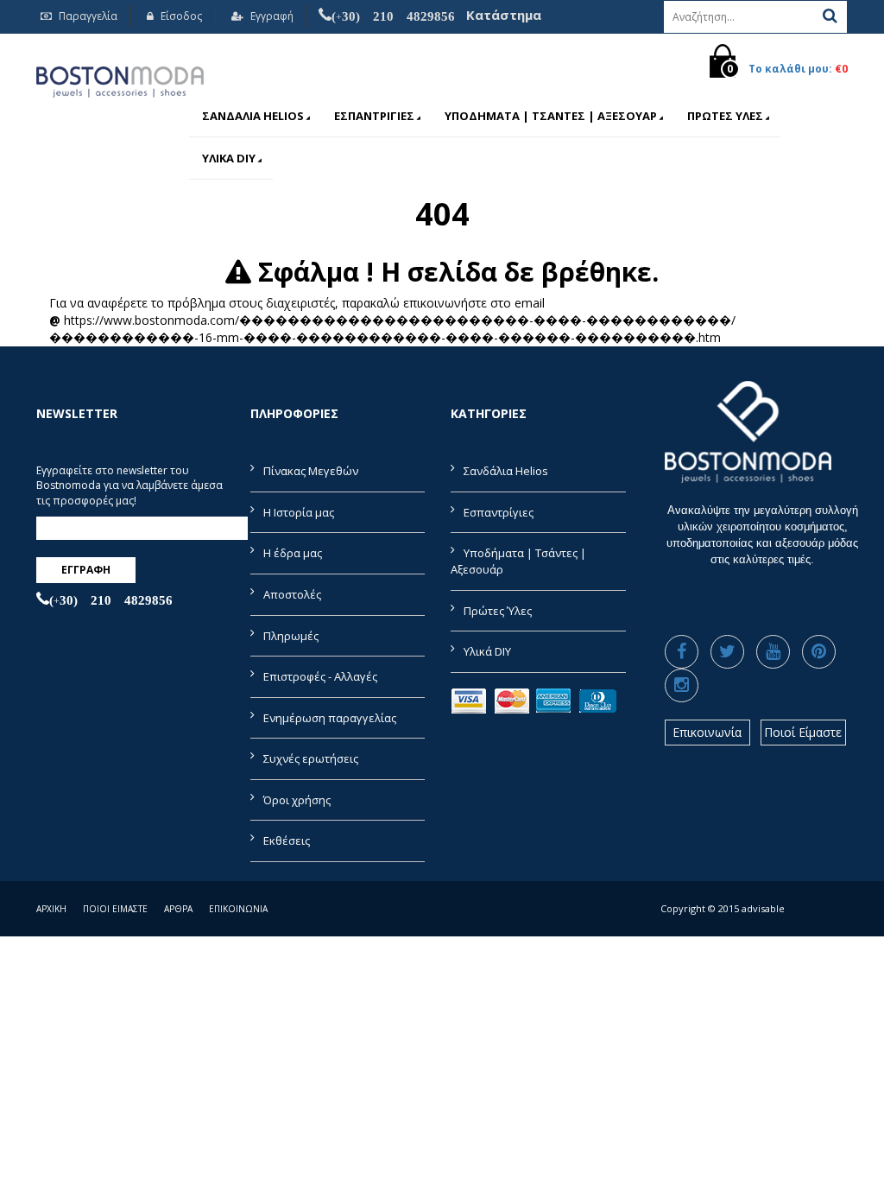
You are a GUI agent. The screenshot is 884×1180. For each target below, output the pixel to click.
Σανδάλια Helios (253, 116)
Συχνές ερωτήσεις (310, 758)
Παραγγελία (86, 16)
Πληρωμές (291, 636)
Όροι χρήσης (297, 800)
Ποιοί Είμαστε (803, 732)
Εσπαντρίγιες (374, 116)
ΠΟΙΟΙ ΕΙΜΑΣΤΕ (115, 909)
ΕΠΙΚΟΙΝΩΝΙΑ (238, 909)
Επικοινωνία (707, 732)
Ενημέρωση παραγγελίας (329, 718)
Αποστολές (292, 594)
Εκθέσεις (286, 840)
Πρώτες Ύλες (725, 116)
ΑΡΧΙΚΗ (51, 909)
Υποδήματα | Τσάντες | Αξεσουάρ (551, 116)
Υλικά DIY (229, 158)
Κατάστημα (503, 14)
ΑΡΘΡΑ (178, 909)
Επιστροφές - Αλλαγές (320, 676)
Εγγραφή (271, 16)
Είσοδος (180, 16)
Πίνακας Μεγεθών (310, 471)
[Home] (120, 79)
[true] (830, 15)
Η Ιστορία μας (298, 512)
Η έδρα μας (292, 553)
